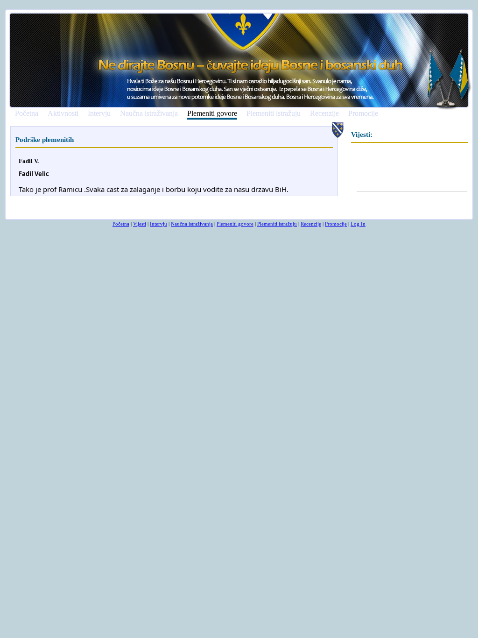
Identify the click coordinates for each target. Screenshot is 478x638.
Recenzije (324, 113)
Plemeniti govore (212, 113)
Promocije (363, 113)
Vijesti (139, 224)
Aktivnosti (63, 113)
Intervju (99, 113)
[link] (34, 173)
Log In (358, 224)
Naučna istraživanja (149, 113)
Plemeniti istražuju (273, 113)
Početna (26, 113)
